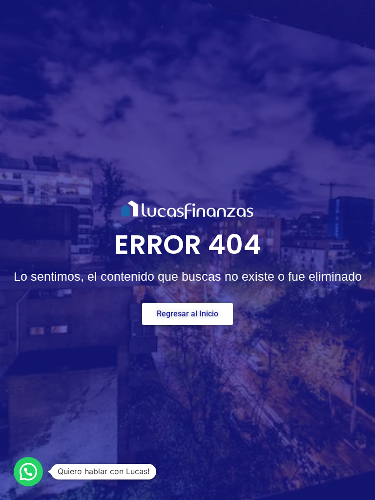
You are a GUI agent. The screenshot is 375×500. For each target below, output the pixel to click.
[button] (28, 471)
